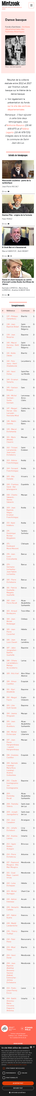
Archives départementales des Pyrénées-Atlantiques (17, 29)
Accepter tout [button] (18, 1083)
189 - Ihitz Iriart (13, 673)
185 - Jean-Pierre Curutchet (11, 631)
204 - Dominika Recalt (10, 796)
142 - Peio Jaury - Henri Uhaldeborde (12, 363)
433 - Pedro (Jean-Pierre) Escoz (12, 990)
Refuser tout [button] (18, 1088)
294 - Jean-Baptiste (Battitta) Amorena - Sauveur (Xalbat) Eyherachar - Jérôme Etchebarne (12, 972)
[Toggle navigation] (31, 5)
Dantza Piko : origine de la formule (17, 215)
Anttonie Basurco (15, 125)
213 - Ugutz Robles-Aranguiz (11, 846)
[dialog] (18, 1070)
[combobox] (31, 1047)
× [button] (33, 1047)
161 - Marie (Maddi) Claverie (11, 439)
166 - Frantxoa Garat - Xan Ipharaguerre (12, 486)
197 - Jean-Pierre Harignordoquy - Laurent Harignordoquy (13, 744)
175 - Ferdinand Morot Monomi (12, 546)
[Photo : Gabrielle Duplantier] (15, 50)
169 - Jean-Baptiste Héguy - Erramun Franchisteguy (12, 512)
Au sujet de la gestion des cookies (17, 1064)
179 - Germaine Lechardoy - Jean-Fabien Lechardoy (11, 569)
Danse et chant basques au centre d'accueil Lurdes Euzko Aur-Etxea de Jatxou (18, 282)
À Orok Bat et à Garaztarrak (14, 247)
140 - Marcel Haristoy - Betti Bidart (13, 345)
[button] (18, 1092)
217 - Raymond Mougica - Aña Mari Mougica (13, 864)
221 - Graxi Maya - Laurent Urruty (12, 875)
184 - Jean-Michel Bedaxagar (11, 621)
